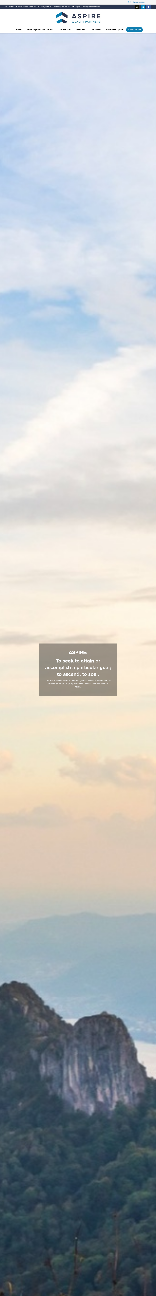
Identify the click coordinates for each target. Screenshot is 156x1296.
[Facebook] (148, 7)
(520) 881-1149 (46, 7)
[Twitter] (137, 7)
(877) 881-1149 (65, 7)
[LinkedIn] (143, 7)
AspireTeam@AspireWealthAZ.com (87, 7)
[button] (18, 30)
